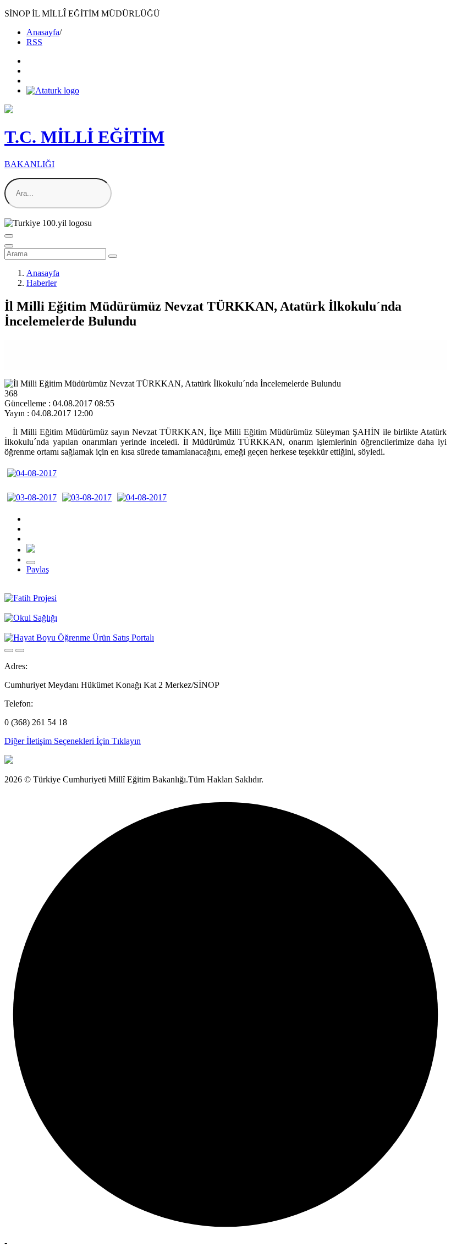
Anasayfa (42, 32)
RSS (34, 42)
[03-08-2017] (31, 497)
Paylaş (37, 569)
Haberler (41, 283)
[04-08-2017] (31, 473)
